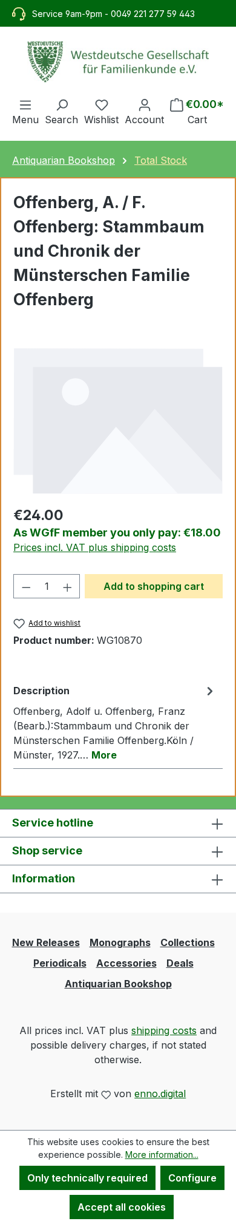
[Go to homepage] (118, 62)
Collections (187, 942)
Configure (192, 1178)
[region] (118, 420)
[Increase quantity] (67, 586)
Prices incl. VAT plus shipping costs (94, 547)
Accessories (126, 963)
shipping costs (164, 1030)
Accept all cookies (121, 1207)
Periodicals (60, 963)
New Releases (46, 942)
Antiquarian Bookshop (118, 984)
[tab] (115, 722)
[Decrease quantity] (26, 586)
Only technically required (87, 1178)
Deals (180, 963)
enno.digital (160, 1093)
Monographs (120, 942)
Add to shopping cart (153, 586)
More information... (161, 1154)
